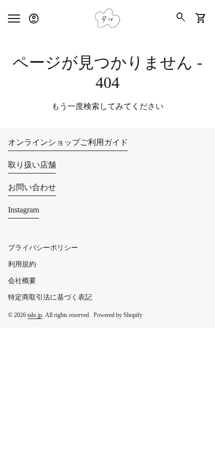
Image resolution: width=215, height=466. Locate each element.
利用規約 (22, 264)
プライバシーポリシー (43, 248)
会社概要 (22, 280)
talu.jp (35, 315)
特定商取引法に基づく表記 (50, 297)
